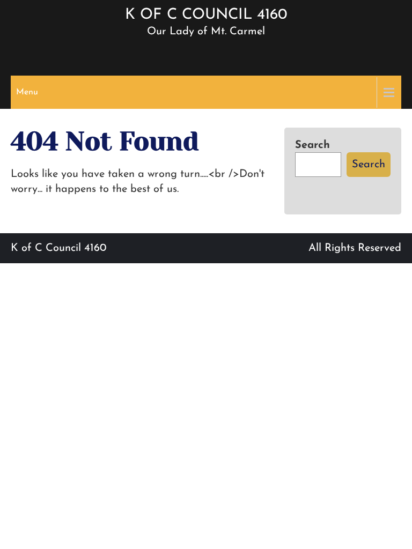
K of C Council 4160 (206, 15)
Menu (27, 92)
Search (312, 145)
